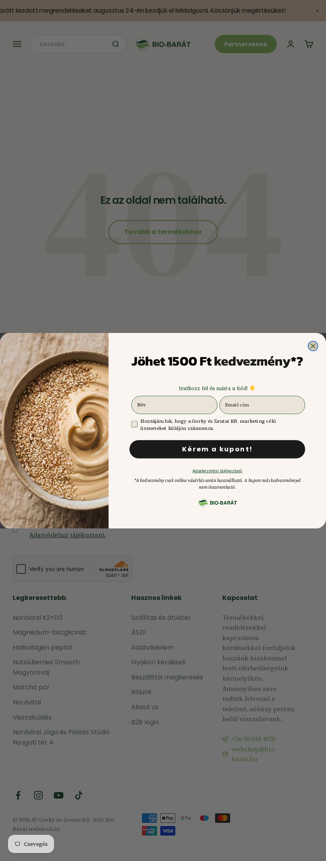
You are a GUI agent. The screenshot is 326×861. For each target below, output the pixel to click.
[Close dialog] (313, 346)
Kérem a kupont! (217, 449)
